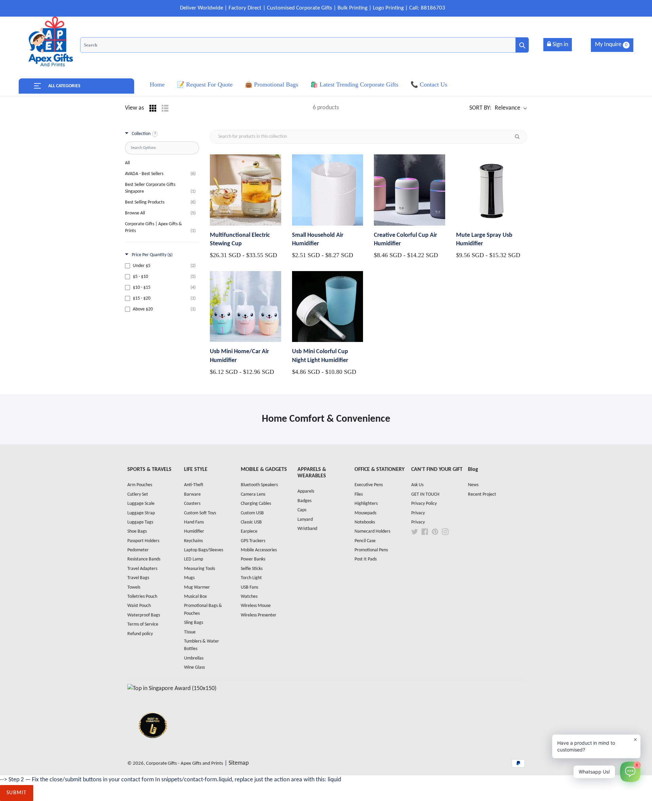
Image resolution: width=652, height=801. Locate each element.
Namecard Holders (372, 531)
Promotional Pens (371, 550)
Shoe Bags (137, 531)
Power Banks (253, 559)
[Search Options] (520, 137)
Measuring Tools (199, 568)
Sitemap (239, 763)
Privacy (418, 513)
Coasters (192, 503)
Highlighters (366, 503)
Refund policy (140, 633)
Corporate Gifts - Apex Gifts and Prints (184, 763)
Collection (141, 133)
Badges (304, 500)
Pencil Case (365, 540)
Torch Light (251, 577)
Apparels (305, 491)
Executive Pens (369, 485)
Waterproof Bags (143, 615)
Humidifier (194, 531)
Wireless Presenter (258, 615)
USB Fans (249, 587)
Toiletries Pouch (142, 596)
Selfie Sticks (251, 568)
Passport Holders (143, 540)
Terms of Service (142, 624)
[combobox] (304, 45)
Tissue (190, 632)
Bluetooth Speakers (259, 485)
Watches (249, 596)
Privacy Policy (424, 503)
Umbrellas (193, 658)
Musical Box (195, 596)
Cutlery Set (137, 494)
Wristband (307, 528)
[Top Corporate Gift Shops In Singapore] (171, 688)
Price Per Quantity (152, 255)
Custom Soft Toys (200, 513)
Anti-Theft (193, 485)
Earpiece (249, 531)
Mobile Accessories (259, 550)
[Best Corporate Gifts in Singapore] (152, 747)
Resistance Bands (143, 559)
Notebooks (365, 522)
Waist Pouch (139, 605)
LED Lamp (193, 559)
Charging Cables (256, 503)
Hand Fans (194, 522)
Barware (192, 494)
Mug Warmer (197, 587)
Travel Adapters (142, 568)
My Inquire (611, 44)
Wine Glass (194, 667)
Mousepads (365, 513)
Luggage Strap (141, 513)
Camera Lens (253, 494)
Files (359, 494)
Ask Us (417, 485)
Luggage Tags (140, 522)
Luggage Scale (141, 503)
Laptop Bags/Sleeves (203, 550)
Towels (133, 587)
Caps (301, 510)
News (473, 485)
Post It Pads (366, 559)
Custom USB (252, 513)
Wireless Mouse (256, 605)
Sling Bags (193, 622)
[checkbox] (160, 266)
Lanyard (305, 519)
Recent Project (482, 494)
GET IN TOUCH (425, 494)
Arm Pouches (139, 485)
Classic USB (251, 522)
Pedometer (138, 550)
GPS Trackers (253, 540)
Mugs (189, 577)
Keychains (193, 540)
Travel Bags (138, 577)
